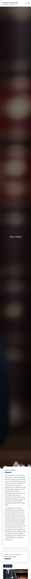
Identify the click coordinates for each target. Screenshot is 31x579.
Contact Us (8, 566)
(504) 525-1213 (10, 538)
